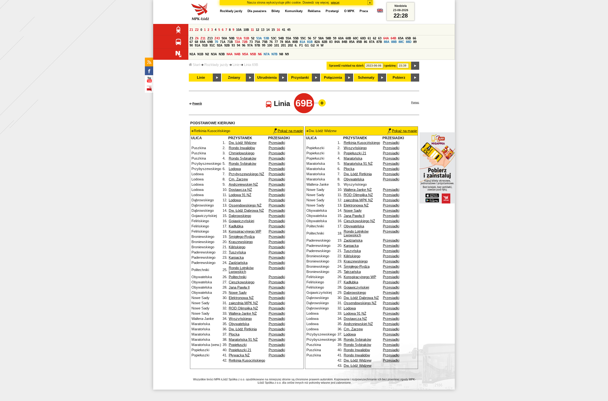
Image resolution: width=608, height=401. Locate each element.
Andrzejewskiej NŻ (243, 184)
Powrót (197, 103)
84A (337, 42)
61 (369, 38)
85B (359, 42)
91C (212, 45)
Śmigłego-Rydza (242, 237)
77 (276, 42)
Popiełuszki (238, 345)
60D (363, 38)
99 (263, 45)
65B (408, 38)
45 (288, 30)
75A (257, 42)
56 (309, 38)
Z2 (197, 30)
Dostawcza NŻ (240, 190)
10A (239, 30)
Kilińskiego (237, 247)
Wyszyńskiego (240, 319)
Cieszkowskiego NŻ (359, 221)
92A (219, 45)
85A (352, 42)
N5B (253, 54)
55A (288, 38)
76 (271, 42)
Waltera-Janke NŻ (243, 313)
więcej (335, 2)
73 (251, 42)
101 (276, 45)
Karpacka (236, 257)
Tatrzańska (352, 272)
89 (415, 42)
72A (237, 42)
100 (269, 45)
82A (317, 42)
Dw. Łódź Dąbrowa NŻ (246, 210)
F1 (301, 45)
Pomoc (415, 102)
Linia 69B (251, 65)
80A (287, 42)
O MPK (349, 11)
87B (379, 42)
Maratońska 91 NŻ (243, 339)
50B (231, 38)
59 (334, 38)
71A (222, 42)
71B (230, 42)
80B (295, 42)
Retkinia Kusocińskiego (247, 360)
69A (202, 42)
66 (414, 38)
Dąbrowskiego (240, 216)
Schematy (366, 77)
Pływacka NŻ (239, 355)
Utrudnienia (267, 77)
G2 (313, 45)
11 (252, 30)
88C (401, 42)
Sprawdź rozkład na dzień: (346, 65)
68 (196, 42)
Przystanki (300, 77)
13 (262, 30)
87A (372, 42)
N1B (200, 54)
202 (290, 45)
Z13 (210, 38)
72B (244, 42)
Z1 (191, 30)
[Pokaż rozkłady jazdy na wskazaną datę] (415, 66)
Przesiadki (277, 143)
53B (266, 38)
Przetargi (332, 11)
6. (296, 45)
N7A (267, 54)
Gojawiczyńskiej (241, 221)
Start (196, 65)
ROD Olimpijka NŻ (243, 308)
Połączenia (333, 77)
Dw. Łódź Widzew (242, 143)
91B (205, 45)
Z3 (191, 38)
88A (386, 42)
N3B (222, 54)
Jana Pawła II (239, 287)
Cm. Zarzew (238, 179)
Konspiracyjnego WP (245, 231)
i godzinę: (390, 65)
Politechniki (237, 277)
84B (344, 42)
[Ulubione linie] (320, 102)
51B (246, 38)
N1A (192, 54)
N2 (207, 54)
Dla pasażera (256, 11)
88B (394, 42)
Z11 (202, 38)
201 (283, 45)
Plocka (234, 334)
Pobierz (399, 77)
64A (386, 38)
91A (197, 45)
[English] (380, 11)
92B (227, 45)
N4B (237, 54)
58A (321, 38)
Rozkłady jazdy (216, 65)
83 (330, 42)
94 (238, 45)
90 (191, 45)
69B (210, 42)
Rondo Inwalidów (242, 148)
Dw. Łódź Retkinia (243, 329)
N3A (214, 54)
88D (408, 42)
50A (224, 38)
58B (328, 38)
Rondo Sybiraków (242, 158)
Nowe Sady (238, 293)
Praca (364, 11)
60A (341, 38)
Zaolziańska (238, 263)
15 (273, 30)
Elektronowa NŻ (241, 298)
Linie (236, 65)
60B (348, 38)
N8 (281, 54)
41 (283, 30)
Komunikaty (294, 11)
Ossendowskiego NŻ (245, 205)
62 (374, 38)
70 (216, 42)
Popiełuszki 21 (240, 350)
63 (379, 38)
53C (273, 38)
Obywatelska (239, 324)
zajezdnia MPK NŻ (243, 303)
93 (233, 45)
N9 (287, 54)
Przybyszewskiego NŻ (246, 174)
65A (401, 38)
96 (243, 45)
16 (278, 30)
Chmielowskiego (241, 153)
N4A (230, 54)
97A (250, 45)
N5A (245, 54)
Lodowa (235, 169)
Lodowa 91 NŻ (240, 195)
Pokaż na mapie (290, 131)
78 (281, 42)
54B (281, 38)
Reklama (314, 11)
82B (324, 42)
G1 (307, 45)
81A (302, 42)
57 (314, 38)
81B (310, 42)
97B (257, 45)
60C (355, 38)
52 (252, 38)
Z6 (197, 38)
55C (303, 38)
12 (257, 30)
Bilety (275, 11)
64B (393, 38)
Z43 (217, 38)
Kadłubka (236, 226)
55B (296, 38)
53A (259, 38)
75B (264, 42)
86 (365, 42)
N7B (274, 54)
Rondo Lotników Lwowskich (241, 270)
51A (239, 38)
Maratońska (353, 158)
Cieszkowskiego (241, 282)
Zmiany (234, 77)
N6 (260, 54)
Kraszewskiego (241, 242)
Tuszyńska (237, 252)
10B (246, 30)
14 (268, 30)
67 (191, 42)
